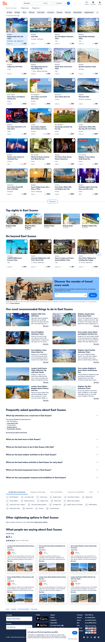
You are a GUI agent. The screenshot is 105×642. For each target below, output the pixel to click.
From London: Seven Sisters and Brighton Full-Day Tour (52, 546)
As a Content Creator (90, 620)
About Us (79, 617)
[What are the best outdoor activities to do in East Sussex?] (97, 454)
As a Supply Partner (90, 617)
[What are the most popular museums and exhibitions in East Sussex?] (97, 477)
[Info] (18, 15)
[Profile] (99, 2)
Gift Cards (79, 628)
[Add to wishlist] (25, 19)
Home (7, 609)
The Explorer (80, 630)
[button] (17, 32)
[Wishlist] (86, 2)
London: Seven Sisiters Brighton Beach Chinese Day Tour (20, 546)
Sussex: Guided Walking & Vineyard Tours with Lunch (20, 578)
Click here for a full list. (40, 522)
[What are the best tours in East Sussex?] (97, 439)
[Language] (93, 2)
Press (78, 625)
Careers (79, 620)
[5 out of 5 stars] (20, 550)
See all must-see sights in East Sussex (16, 432)
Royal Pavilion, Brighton (14, 429)
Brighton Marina (12, 427)
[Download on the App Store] (42, 625)
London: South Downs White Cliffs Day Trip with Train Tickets (83, 578)
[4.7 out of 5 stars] (11, 540)
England (13, 609)
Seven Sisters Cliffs (12, 423)
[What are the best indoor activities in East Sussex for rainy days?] (97, 462)
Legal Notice (53, 620)
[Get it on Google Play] (42, 619)
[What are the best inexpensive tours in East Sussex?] (97, 470)
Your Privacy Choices (55, 625)
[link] (17, 32)
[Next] (98, 219)
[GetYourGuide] (5, 3)
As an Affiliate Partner (90, 622)
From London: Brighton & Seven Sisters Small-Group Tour (84, 546)
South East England (23, 609)
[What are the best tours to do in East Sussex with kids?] (97, 447)
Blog (78, 622)
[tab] (17, 492)
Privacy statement (15, 303)
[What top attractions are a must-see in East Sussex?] (97, 415)
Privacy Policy (53, 622)
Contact (52, 617)
